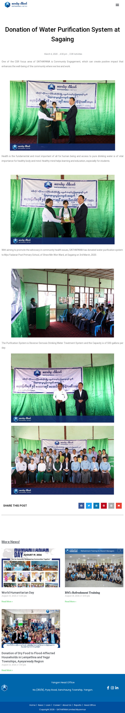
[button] (117, 4)
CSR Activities (75, 54)
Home (32, 705)
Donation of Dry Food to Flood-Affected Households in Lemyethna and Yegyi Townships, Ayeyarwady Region (28, 657)
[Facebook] (108, 688)
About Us (66, 705)
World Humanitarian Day (18, 592)
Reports (77, 705)
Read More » (7, 601)
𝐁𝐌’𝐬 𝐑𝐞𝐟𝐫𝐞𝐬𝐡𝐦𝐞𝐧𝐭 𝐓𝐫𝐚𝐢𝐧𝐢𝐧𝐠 (82, 592)
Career (56, 705)
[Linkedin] (117, 688)
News (40, 705)
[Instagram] (112, 688)
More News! (11, 542)
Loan (48, 705)
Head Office (90, 705)
